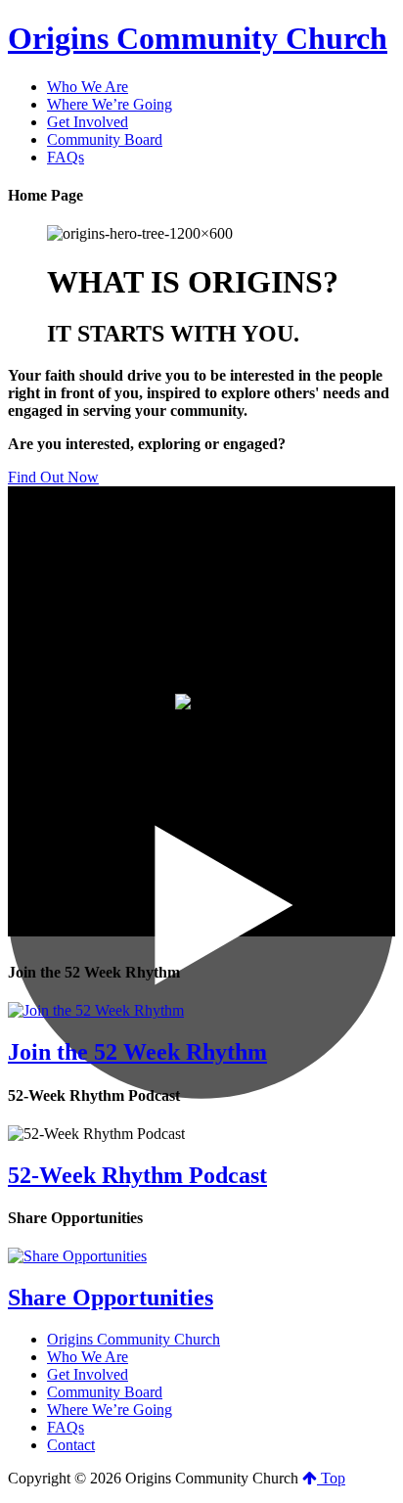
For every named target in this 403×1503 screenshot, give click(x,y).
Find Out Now (53, 477)
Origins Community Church (197, 38)
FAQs (65, 1427)
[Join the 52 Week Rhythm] (96, 1010)
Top (331, 1478)
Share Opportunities (110, 1297)
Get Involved (87, 1374)
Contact (71, 1444)
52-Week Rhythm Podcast (137, 1175)
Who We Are (87, 1356)
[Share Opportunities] (77, 1256)
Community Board (104, 1392)
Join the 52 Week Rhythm (137, 1052)
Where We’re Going (109, 1409)
